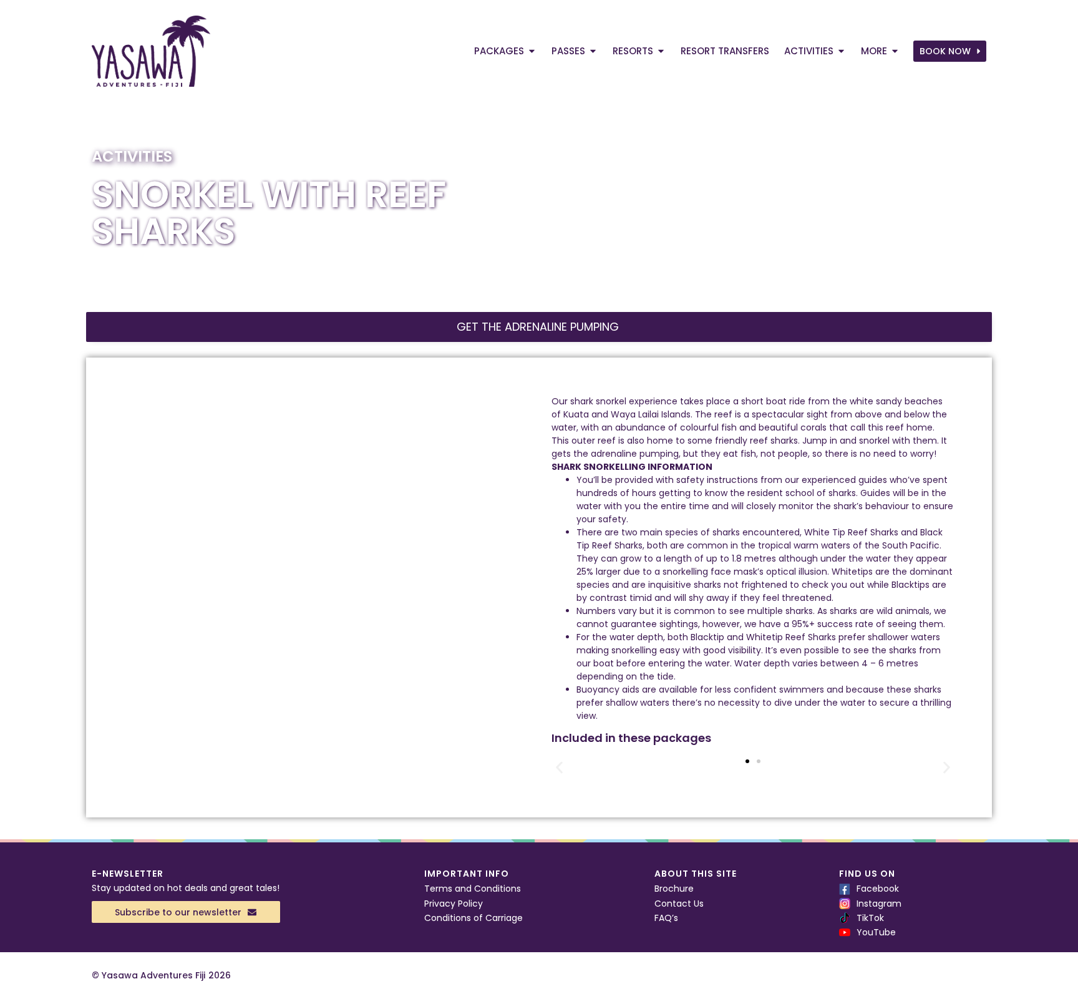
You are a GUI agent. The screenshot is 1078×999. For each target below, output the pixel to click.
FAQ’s (666, 918)
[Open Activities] (841, 51)
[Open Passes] (593, 51)
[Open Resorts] (661, 51)
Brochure (674, 888)
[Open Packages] (532, 51)
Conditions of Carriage (473, 918)
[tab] (539, 327)
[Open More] (895, 51)
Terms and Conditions (472, 888)
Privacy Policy (453, 903)
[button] (559, 768)
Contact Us (679, 903)
